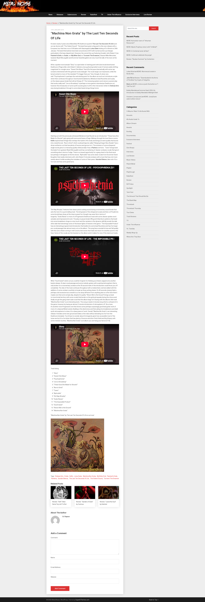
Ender (66, 476)
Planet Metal (131, 164)
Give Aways (130, 148)
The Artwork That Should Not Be (137, 196)
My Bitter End (101, 476)
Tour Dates (130, 212)
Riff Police (130, 184)
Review (83, 14)
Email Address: (56, 567)
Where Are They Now (134, 237)
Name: (53, 557)
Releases (60, 14)
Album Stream (131, 123)
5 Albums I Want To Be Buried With (138, 111)
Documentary (131, 135)
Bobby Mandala (132, 90)
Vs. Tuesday (131, 229)
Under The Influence (114, 14)
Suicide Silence (63, 478)
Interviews (130, 152)
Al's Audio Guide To (133, 119)
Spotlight (130, 188)
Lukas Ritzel (131, 71)
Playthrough (131, 172)
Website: (53, 577)
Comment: (54, 537)
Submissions (72, 14)
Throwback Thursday (134, 208)
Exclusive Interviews (132, 14)
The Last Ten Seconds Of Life (79, 478)
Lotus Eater (78, 476)
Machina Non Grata (89, 476)
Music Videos (131, 160)
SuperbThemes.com (82, 600)
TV (102, 14)
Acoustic (129, 115)
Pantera (54, 478)
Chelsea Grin (59, 476)
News (50, 14)
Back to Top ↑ (154, 600)
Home (48, 23)
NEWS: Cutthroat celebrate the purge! (139, 55)
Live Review (148, 14)
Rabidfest (93, 14)
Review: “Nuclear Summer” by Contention (140, 59)
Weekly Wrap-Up (132, 233)
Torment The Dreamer (111, 478)
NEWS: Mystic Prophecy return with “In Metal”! (142, 47)
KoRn (71, 476)
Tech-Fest (130, 192)
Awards (129, 127)
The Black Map (131, 200)
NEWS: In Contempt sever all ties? (138, 51)
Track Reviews (131, 216)
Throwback (130, 204)
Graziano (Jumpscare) (134, 96)
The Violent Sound (96, 478)
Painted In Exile (112, 476)
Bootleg (129, 131)
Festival (129, 143)
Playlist (129, 168)
